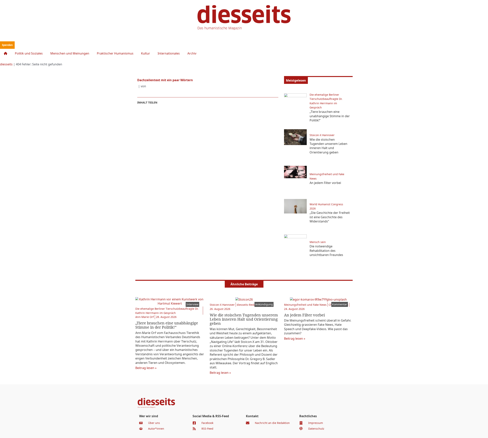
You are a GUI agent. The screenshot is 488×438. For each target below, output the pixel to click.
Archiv (191, 53)
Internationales (169, 53)
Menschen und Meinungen (69, 53)
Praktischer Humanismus (115, 53)
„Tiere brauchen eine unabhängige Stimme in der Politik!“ (330, 116)
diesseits (6, 64)
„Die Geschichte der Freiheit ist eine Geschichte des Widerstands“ (330, 217)
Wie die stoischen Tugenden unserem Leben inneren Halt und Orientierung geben (328, 145)
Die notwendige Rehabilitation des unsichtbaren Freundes (326, 250)
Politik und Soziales (29, 53)
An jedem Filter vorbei (325, 183)
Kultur (145, 53)
